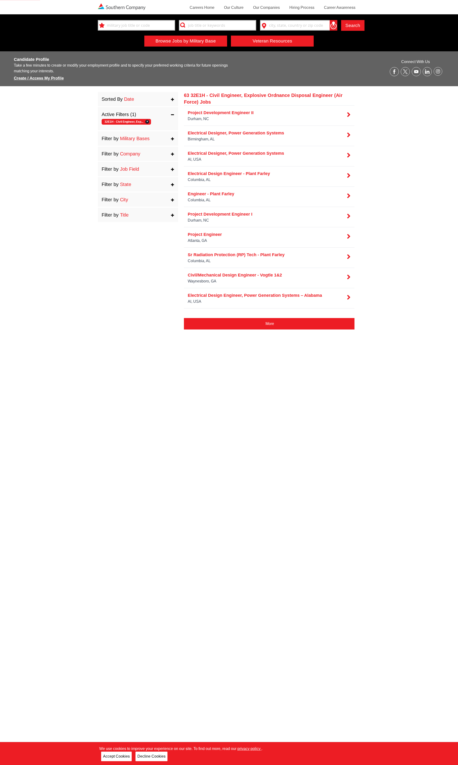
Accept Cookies (116, 756)
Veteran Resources (272, 40)
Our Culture (234, 7)
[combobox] (136, 25)
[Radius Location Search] (333, 25)
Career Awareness (339, 7)
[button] (138, 99)
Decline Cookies (151, 756)
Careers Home (202, 7)
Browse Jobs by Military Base (186, 40)
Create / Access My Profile (39, 78)
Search (352, 25)
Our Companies (266, 7)
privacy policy (249, 749)
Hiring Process (301, 7)
